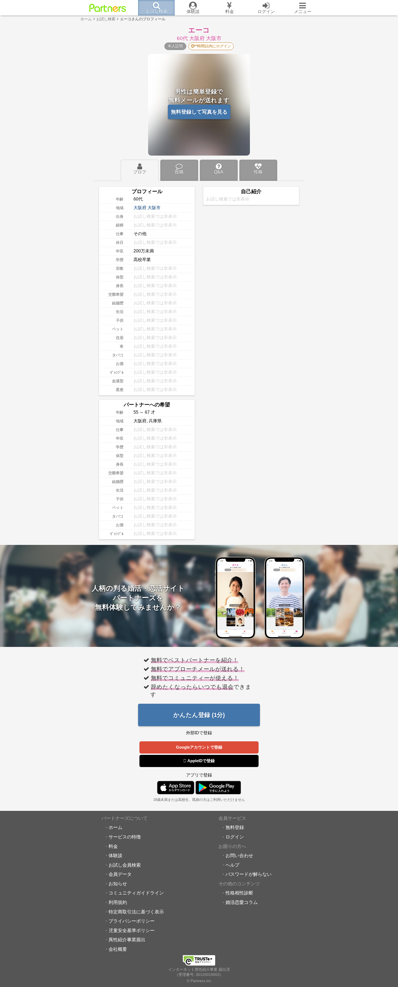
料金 (113, 846)
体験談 (115, 855)
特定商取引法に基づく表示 (136, 911)
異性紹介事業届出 (127, 939)
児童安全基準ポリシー (132, 930)
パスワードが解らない (249, 874)
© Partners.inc (199, 981)
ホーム (115, 827)
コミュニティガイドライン (136, 893)
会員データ (120, 874)
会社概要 (118, 949)
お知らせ (118, 883)
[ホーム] (107, 7)
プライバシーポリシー (132, 921)
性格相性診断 (239, 893)
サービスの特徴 (125, 837)
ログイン (235, 837)
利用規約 (118, 902)
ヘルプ (232, 865)
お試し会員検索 (125, 865)
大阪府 (139, 207)
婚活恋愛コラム (242, 902)
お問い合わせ (239, 855)
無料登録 (235, 827)
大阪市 (154, 207)
